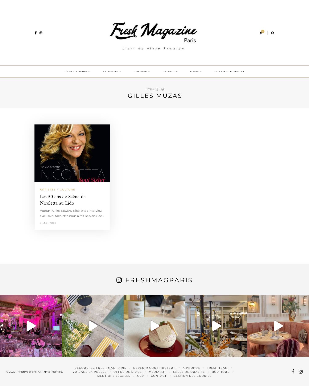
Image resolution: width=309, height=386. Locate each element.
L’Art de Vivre (76, 71)
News (194, 71)
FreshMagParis (159, 280)
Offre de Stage (128, 371)
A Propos (191, 367)
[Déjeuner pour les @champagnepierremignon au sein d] (154, 326)
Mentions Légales (113, 375)
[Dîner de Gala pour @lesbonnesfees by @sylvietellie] (31, 326)
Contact (159, 375)
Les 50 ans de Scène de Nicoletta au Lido (63, 200)
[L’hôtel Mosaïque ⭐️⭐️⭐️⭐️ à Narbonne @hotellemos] (93, 326)
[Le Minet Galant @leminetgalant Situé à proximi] (216, 326)
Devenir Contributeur (154, 367)
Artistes (47, 189)
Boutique (221, 371)
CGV (140, 375)
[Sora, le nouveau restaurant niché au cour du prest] (278, 326)
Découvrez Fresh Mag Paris (100, 367)
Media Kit (157, 371)
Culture (140, 71)
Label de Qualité (189, 371)
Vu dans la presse (90, 371)
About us (170, 71)
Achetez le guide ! (229, 71)
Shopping (110, 71)
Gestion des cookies (193, 375)
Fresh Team (217, 367)
